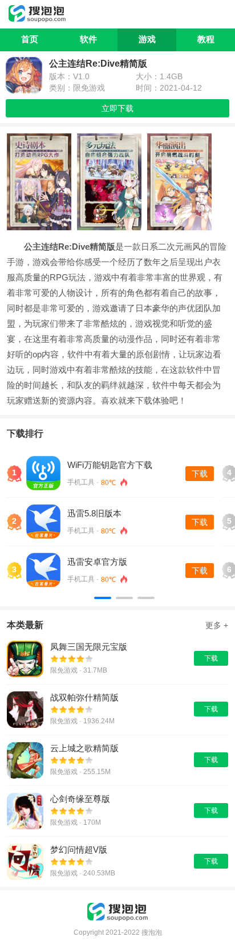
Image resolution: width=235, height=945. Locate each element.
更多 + (216, 625)
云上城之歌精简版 (84, 748)
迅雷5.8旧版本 (94, 513)
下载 (200, 473)
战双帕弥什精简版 (84, 697)
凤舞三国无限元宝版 (88, 646)
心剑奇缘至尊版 (80, 799)
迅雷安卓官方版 (97, 562)
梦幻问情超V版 (78, 849)
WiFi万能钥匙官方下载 (109, 465)
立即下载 (117, 108)
